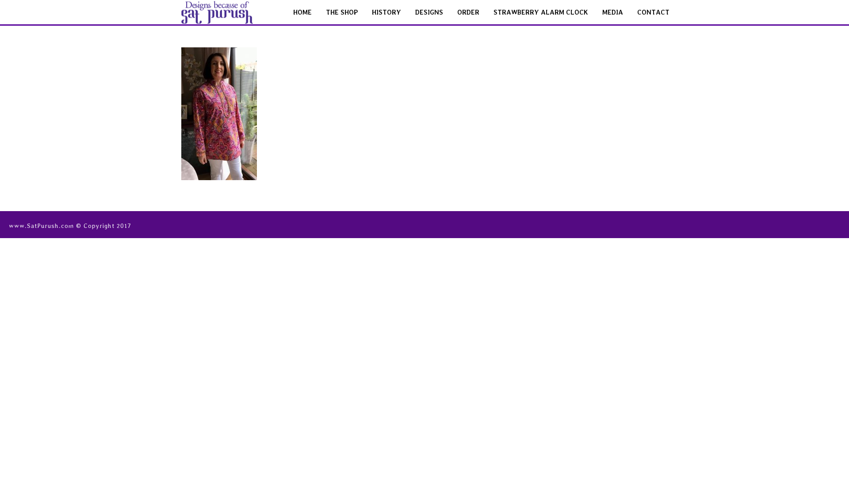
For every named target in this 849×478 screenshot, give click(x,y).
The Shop (342, 12)
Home (302, 12)
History (386, 12)
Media (612, 12)
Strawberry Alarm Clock (540, 12)
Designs (429, 12)
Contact (653, 12)
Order (468, 12)
